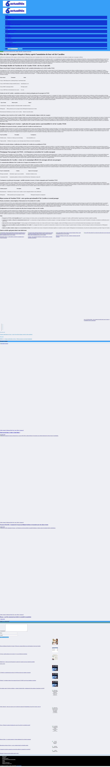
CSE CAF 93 (2, 663)
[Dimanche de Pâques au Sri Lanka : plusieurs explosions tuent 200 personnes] (69, 233)
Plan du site (4, 756)
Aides (8, 20)
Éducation (9, 27)
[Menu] (3, 7)
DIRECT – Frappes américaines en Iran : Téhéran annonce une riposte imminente (16, 338)
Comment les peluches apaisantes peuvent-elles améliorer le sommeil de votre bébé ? (15, 749)
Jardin (8, 31)
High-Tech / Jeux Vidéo (11, 44)
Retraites (9, 23)
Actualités (9, 17)
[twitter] (2, 325)
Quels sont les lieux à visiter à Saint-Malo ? (10, 432)
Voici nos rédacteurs (6, 762)
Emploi (8, 28)
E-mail (1, 635)
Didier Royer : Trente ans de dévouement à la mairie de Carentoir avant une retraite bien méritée (17, 661)
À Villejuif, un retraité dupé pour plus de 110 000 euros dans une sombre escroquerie (15, 672)
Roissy (12, 59)
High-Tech (9, 45)
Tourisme (9, 35)
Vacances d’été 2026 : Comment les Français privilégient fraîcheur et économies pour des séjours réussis (24, 524)
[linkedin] (2, 326)
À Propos (4, 757)
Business (9, 21)
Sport (8, 40)
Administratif (7, 25)
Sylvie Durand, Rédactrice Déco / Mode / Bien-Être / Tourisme (15, 51)
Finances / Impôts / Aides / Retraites (13, 24)
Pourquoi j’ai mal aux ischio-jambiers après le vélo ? (9, 753)
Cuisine (8, 34)
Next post (1, 336)
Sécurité (6, 15)
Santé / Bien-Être (8, 37)
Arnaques (9, 16)
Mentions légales (5, 758)
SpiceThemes (18, 765)
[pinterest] (2, 328)
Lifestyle (6, 33)
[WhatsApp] (2, 329)
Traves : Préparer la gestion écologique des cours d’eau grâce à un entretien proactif (15, 725)
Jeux (8, 46)
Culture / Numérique (9, 42)
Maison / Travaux (10, 32)
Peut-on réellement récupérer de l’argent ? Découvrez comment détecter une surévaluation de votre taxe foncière (20, 646)
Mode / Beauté (10, 36)
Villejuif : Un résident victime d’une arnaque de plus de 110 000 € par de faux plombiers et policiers (18, 680)
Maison (6, 29)
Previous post (2, 332)
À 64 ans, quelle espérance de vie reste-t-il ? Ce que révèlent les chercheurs (13, 653)
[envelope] (2, 327)
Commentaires (2, 630)
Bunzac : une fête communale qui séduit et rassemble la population (15, 617)
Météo (8, 39)
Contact (3, 761)
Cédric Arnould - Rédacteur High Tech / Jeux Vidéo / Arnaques (11, 430)
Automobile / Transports (11, 30)
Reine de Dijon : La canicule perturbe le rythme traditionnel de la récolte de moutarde (15, 739)
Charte (3, 760)
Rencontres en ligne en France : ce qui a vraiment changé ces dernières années (14, 745)
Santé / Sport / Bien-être (11, 41)
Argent (6, 19)
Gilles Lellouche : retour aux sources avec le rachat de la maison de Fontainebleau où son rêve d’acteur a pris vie (20, 706)
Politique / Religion (10, 18)
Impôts (8, 22)
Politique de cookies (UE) (7, 763)
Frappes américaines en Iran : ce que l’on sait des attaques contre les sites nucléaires (16, 334)
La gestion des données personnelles (8, 759)
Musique (9, 43)
